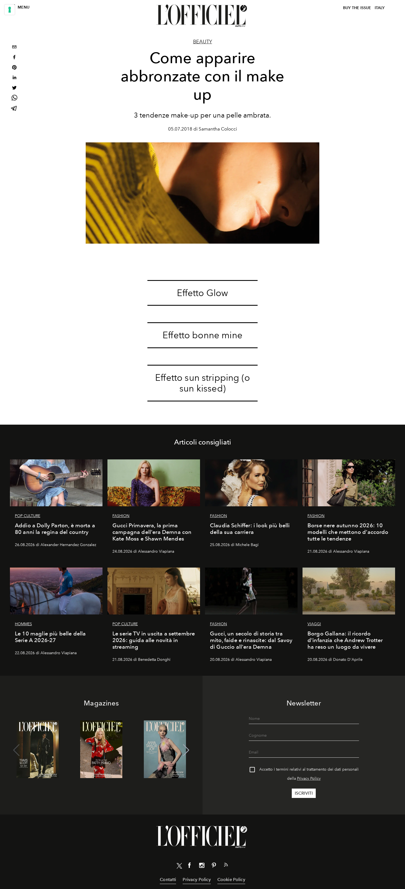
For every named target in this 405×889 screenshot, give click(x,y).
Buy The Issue (357, 8)
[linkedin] (14, 78)
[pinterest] (14, 68)
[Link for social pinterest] (214, 866)
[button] (186, 750)
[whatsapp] (14, 99)
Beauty (202, 42)
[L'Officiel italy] (202, 15)
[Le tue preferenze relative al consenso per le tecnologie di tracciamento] (9, 9)
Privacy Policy (309, 778)
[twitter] (14, 88)
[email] (14, 47)
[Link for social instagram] (201, 866)
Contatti (168, 879)
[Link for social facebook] (189, 866)
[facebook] (14, 58)
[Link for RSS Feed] (226, 866)
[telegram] (14, 109)
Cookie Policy (231, 879)
